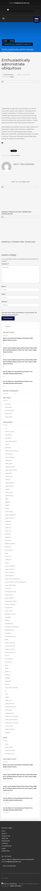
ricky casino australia (11, 687)
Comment (5, 264)
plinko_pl (7, 675)
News (6, 639)
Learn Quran (9, 611)
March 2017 (8, 414)
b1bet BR (7, 534)
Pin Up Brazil (9, 659)
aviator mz (8, 527)
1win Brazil (8, 438)
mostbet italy (9, 623)
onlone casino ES (10, 646)
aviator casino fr (10, 518)
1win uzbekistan (10, 457)
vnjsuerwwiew (8, 74)
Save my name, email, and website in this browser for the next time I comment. (19, 314)
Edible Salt (4, 838)
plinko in (7, 671)
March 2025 (8, 407)
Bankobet (8, 537)
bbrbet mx (8, 547)
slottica (7, 697)
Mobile (12, 77)
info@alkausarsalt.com (22, 3)
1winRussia (8, 460)
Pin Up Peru (8, 662)
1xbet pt (7, 489)
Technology (8, 710)
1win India (8, 447)
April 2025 (8, 404)
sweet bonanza (9, 703)
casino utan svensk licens (12, 579)
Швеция (7, 732)
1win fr (7, 444)
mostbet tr (8, 633)
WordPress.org (9, 754)
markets (17, 155)
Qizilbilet (7, 678)
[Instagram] (5, 2)
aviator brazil (9, 511)
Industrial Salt (5, 841)
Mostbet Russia (9, 630)
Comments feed (10, 750)
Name (3, 286)
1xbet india (8, 473)
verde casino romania (11, 723)
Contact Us (4, 843)
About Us (4, 833)
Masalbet (8, 617)
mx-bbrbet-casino (10, 636)
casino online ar (10, 572)
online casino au (10, 643)
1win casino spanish (11, 441)
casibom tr (8, 559)
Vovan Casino (9, 726)
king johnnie (8, 607)
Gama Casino (9, 595)
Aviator (7, 508)
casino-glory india (10, 585)
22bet (6, 499)
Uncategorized (9, 713)
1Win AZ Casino (9, 432)
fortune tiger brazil (10, 591)
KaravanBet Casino (11, 601)
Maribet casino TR (10, 614)
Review (7, 684)
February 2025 (9, 410)
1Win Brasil (8, 435)
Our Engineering (6, 846)
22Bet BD (7, 502)
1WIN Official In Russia (11, 451)
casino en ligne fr (10, 566)
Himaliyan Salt (5, 836)
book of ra (8, 556)
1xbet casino (9, 463)
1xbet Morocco (9, 486)
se (5, 691)
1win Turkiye (9, 454)
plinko (7, 668)
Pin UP (7, 655)
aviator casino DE (10, 515)
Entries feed (8, 747)
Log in (6, 744)
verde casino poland (11, 719)
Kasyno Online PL (10, 604)
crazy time (8, 588)
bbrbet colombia (10, 543)
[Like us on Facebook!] (9, 878)
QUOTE (36, 20)
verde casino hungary (11, 716)
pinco (6, 665)
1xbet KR (7, 479)
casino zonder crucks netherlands (15, 582)
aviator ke (8, 524)
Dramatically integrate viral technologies (18, 242)
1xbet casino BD (10, 467)
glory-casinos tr (9, 598)
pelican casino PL (10, 652)
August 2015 (8, 417)
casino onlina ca (10, 569)
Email (3, 294)
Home (3, 831)
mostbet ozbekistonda (12, 627)
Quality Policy (5, 851)
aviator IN (8, 521)
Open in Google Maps (9, 866)
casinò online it (9, 575)
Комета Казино (10, 729)
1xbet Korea (8, 476)
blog (6, 553)
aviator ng (8, 531)
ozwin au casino (10, 649)
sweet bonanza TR (10, 707)
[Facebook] (2, 2)
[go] (35, 327)
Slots (6, 694)
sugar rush (8, 700)
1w (6, 428)
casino (7, 563)
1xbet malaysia (9, 483)
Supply (3, 848)
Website (4, 302)
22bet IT (7, 505)
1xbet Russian (9, 495)
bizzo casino (9, 550)
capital (12, 155)
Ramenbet (8, 681)
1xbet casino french (11, 470)
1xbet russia (8, 492)
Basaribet (8, 540)
